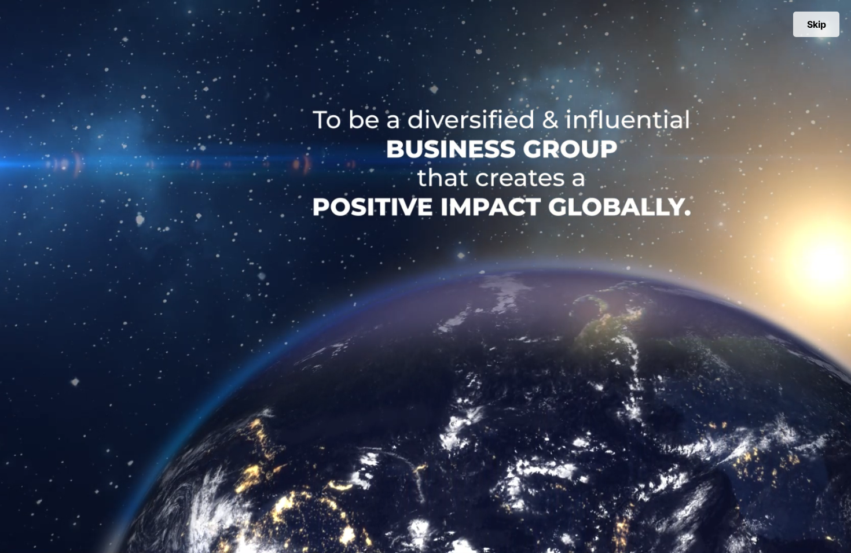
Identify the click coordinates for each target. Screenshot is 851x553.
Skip (816, 24)
